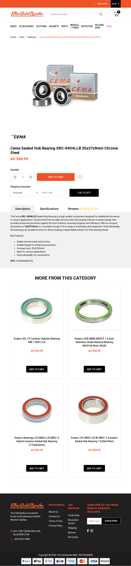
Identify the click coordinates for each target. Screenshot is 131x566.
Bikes (13, 26)
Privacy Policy (55, 525)
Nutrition (87, 26)
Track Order (74, 515)
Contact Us (54, 516)
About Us (53, 512)
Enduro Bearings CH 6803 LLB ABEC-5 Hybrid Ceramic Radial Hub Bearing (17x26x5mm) (37, 441)
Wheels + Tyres (74, 26)
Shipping (72, 528)
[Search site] (100, 14)
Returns (72, 532)
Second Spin (99, 26)
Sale (109, 26)
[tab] (23, 208)
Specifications (49, 208)
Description (22, 208)
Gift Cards (73, 537)
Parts (64, 26)
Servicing (102, 4)
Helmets (54, 26)
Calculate (84, 192)
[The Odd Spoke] (27, 14)
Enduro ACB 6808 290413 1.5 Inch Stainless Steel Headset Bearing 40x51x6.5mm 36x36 (94, 342)
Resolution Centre (73, 522)
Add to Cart (55, 177)
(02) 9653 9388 (22, 539)
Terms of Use (55, 521)
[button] (80, 177)
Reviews (73, 208)
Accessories (26, 26)
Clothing (41, 26)
